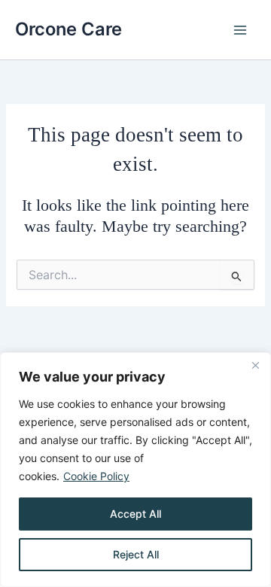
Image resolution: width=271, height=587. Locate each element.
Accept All (135, 513)
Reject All (136, 554)
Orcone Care (68, 29)
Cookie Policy (96, 476)
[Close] (255, 365)
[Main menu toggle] (240, 30)
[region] (135, 469)
